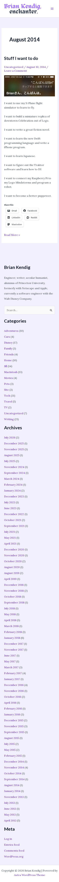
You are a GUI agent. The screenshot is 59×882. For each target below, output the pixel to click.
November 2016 (14, 690)
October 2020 (13, 561)
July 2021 (9, 531)
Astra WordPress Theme (29, 875)
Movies (8, 378)
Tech (7, 395)
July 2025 (9, 461)
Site (6, 389)
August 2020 (12, 567)
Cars (7, 336)
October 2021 (12, 520)
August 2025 (11, 455)
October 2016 (12, 696)
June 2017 (10, 655)
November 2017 (14, 649)
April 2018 (10, 620)
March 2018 (11, 626)
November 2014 (14, 767)
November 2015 (14, 726)
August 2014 (11, 785)
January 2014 (12, 791)
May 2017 (10, 661)
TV (6, 407)
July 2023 (9, 502)
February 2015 (13, 755)
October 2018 (12, 596)
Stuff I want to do (21, 58)
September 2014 (14, 779)
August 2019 (11, 573)
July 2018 (9, 608)
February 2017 (13, 673)
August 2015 (11, 738)
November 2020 (14, 555)
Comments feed (14, 850)
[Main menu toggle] (52, 8)
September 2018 (14, 602)
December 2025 (14, 443)
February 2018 (13, 632)
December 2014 (14, 761)
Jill (5, 366)
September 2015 (14, 732)
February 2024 (13, 484)
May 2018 (10, 614)
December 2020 (14, 549)
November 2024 (14, 467)
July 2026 (9, 437)
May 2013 (10, 814)
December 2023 (14, 496)
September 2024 (14, 472)
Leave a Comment (15, 70)
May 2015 (10, 749)
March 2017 (11, 667)
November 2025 (14, 449)
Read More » (12, 235)
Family (8, 348)
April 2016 (10, 702)
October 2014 (12, 773)
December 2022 (14, 514)
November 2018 (14, 590)
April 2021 (10, 543)
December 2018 (14, 584)
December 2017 (13, 643)
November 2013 (14, 797)
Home (8, 360)
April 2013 (10, 820)
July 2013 (9, 802)
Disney (8, 342)
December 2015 (13, 720)
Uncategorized (13, 67)
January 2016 (12, 714)
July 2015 (9, 744)
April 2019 (10, 579)
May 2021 (10, 537)
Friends (9, 354)
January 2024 (12, 490)
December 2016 (14, 685)
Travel (8, 401)
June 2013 (10, 808)
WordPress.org (13, 856)
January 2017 (12, 679)
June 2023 (10, 508)
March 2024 (11, 478)
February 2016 (13, 708)
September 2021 (14, 525)
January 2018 (12, 637)
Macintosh (10, 372)
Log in (8, 838)
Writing (9, 419)
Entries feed (12, 844)
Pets (7, 383)
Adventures (11, 330)
